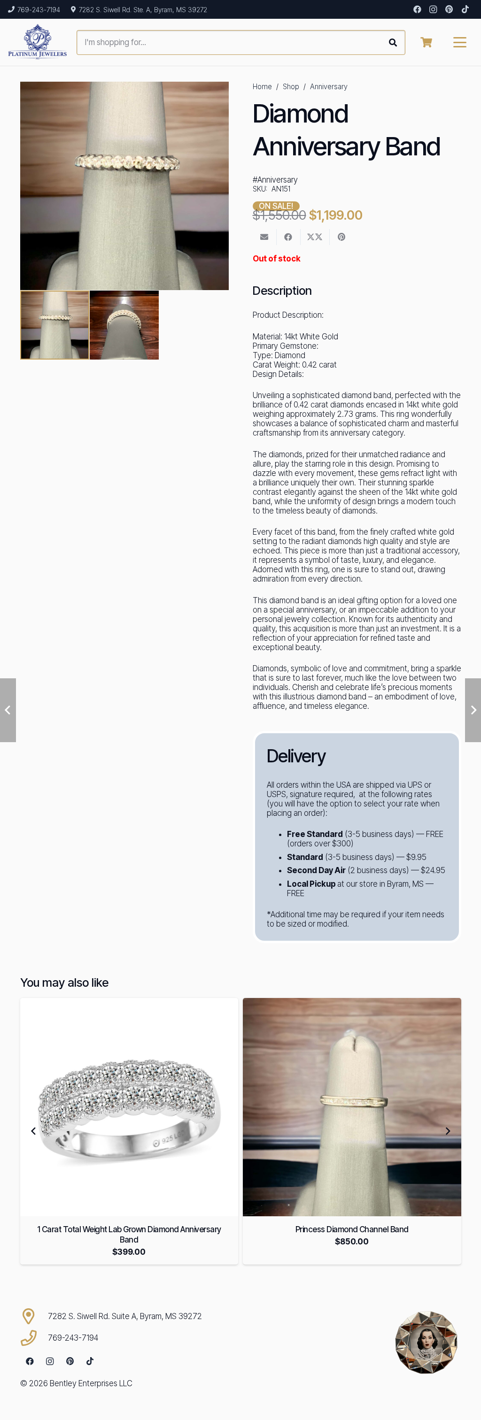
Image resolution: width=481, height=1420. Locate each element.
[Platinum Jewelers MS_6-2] (37, 42)
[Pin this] (342, 237)
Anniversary (329, 86)
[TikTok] (465, 9)
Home (262, 86)
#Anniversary (275, 179)
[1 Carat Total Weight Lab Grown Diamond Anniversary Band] (129, 1107)
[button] (460, 42)
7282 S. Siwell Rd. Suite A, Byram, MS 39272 (125, 1316)
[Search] (393, 42)
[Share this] (289, 237)
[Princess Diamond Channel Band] (352, 1107)
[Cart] (426, 42)
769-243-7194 (73, 1338)
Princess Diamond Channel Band (352, 1229)
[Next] (448, 1131)
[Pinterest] (449, 9)
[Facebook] (417, 9)
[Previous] (34, 1131)
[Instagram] (433, 9)
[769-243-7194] (34, 1338)
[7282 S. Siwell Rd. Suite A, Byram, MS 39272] (34, 1316)
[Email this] (265, 237)
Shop (291, 86)
